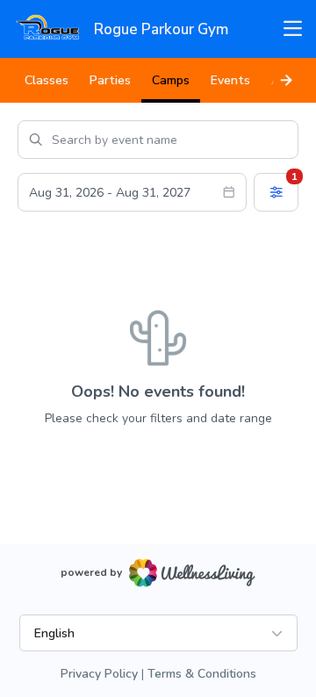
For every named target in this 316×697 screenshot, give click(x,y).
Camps (171, 80)
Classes (46, 80)
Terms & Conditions (201, 673)
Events (230, 80)
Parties (110, 80)
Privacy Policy (99, 673)
